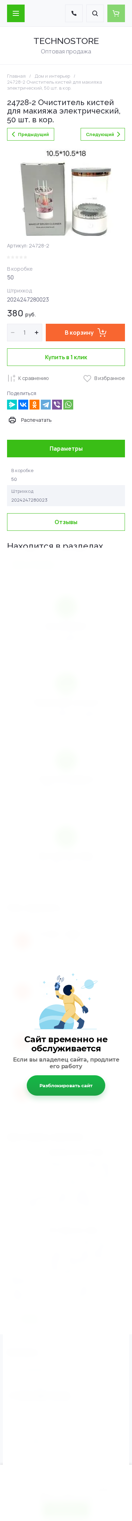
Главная (16, 76)
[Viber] (57, 405)
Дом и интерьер (52, 76)
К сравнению (33, 378)
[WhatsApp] (68, 405)
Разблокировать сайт (66, 1085)
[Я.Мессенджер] (12, 405)
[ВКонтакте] (23, 405)
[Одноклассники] (34, 405)
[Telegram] (46, 405)
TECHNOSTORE (66, 41)
